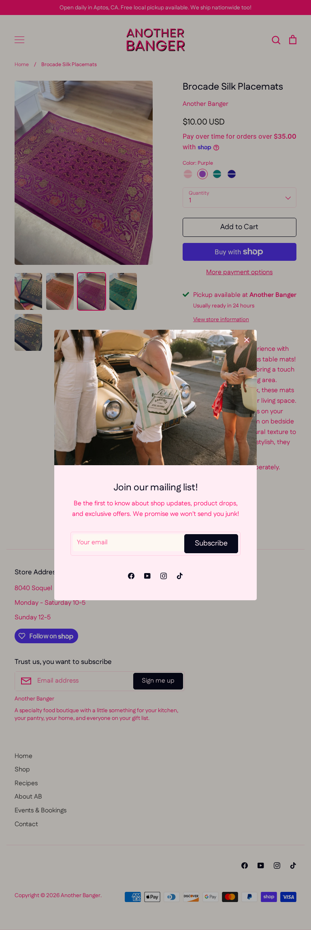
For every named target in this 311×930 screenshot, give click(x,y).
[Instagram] (164, 576)
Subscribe (211, 543)
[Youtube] (147, 576)
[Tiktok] (180, 576)
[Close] (247, 340)
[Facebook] (131, 576)
